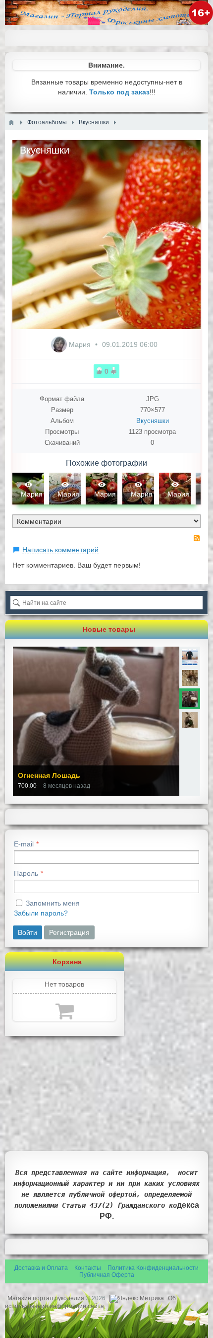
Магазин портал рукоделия (46, 1298)
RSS (197, 538)
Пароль (26, 873)
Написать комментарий (60, 550)
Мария (81, 344)
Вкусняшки (152, 420)
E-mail (24, 844)
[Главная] (11, 122)
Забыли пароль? (41, 913)
